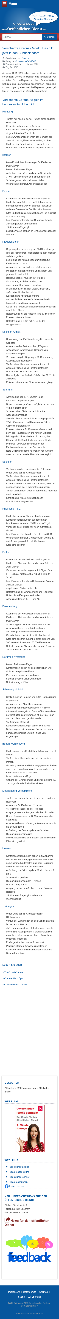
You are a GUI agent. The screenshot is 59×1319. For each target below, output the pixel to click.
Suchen (50, 37)
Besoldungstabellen (19, 1166)
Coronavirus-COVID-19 (25, 61)
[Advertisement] (29, 1026)
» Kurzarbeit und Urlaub (14, 984)
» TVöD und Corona (12, 972)
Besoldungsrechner (19, 1177)
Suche (21, 1296)
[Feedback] (29, 1249)
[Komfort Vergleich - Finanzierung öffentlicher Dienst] (30, 1128)
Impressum (14, 1291)
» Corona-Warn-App (12, 978)
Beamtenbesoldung (19, 1171)
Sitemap (43, 1291)
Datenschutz (29, 1291)
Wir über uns (34, 1296)
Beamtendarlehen (18, 1182)
